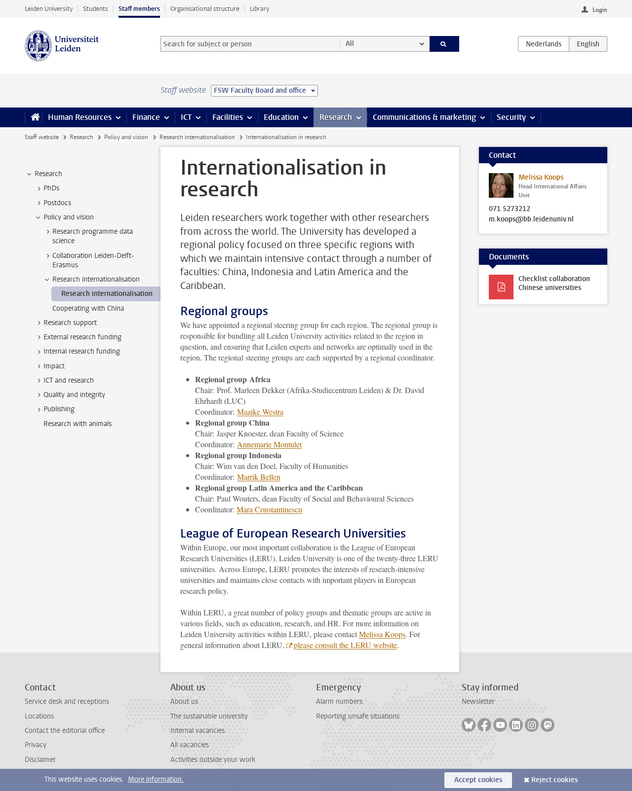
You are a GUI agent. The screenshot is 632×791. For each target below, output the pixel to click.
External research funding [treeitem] (82, 337)
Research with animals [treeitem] (77, 424)
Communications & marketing (424, 117)
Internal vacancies (197, 730)
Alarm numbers (339, 701)
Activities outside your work (212, 759)
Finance (146, 117)
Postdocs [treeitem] (57, 203)
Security (511, 117)
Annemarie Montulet (269, 444)
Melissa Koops (382, 634)
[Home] (33, 117)
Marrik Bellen (258, 476)
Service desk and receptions (67, 701)
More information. (156, 779)
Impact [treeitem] (54, 366)
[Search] (445, 44)
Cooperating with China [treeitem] (88, 308)
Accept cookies (478, 780)
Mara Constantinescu (269, 509)
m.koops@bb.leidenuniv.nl (531, 219)
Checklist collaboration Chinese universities (554, 283)
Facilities (227, 117)
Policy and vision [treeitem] (68, 217)
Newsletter (478, 701)
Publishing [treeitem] (59, 409)
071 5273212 (509, 209)
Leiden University (49, 8)
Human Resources (80, 117)
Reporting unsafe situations (357, 716)
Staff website (42, 137)
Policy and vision (126, 137)
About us (184, 701)
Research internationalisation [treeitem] (96, 279)
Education (281, 117)
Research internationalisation (197, 137)
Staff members (139, 8)
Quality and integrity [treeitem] (74, 394)
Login (599, 10)
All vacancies (189, 745)
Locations (39, 716)
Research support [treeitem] (70, 322)
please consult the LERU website (345, 645)
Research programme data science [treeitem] (92, 236)
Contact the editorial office (65, 730)
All (350, 43)
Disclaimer (40, 759)
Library (259, 8)
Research (335, 117)
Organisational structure (204, 8)
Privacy (35, 745)
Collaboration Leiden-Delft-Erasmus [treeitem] (93, 260)
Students (95, 8)
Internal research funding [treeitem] (81, 351)
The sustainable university (209, 716)
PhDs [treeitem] (51, 188)
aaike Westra (260, 411)
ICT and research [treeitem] (68, 380)
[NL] (543, 44)
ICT (186, 117)
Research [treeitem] (48, 174)
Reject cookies (554, 780)
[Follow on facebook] (484, 725)
